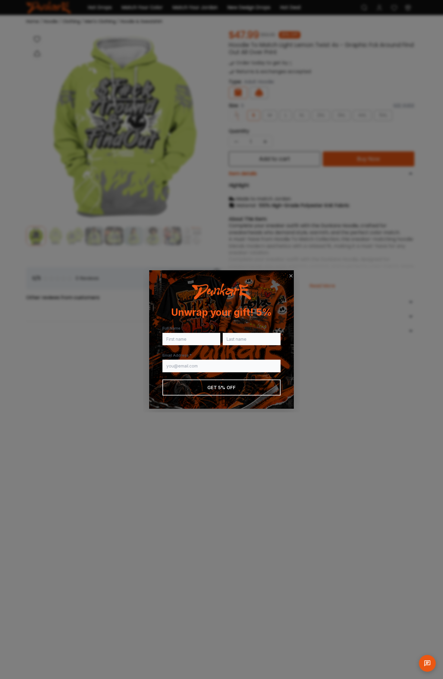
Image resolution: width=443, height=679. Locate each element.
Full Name (171, 328)
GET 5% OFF (221, 387)
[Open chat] (427, 663)
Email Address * (177, 355)
